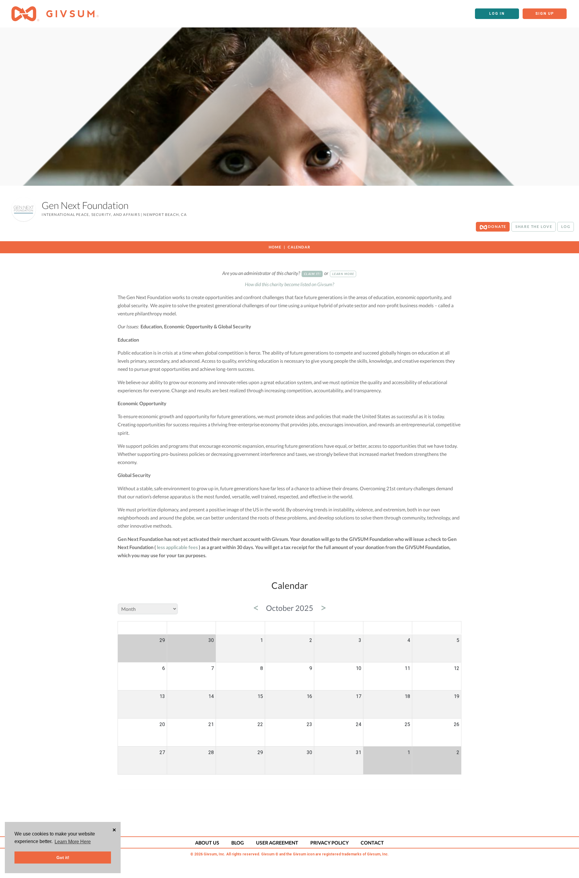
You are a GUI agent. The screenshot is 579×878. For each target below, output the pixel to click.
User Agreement (277, 842)
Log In (497, 13)
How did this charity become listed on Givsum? (289, 284)
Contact (372, 842)
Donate (497, 226)
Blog (237, 842)
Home (275, 247)
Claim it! (312, 274)
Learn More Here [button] (73, 841)
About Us (207, 842)
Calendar (299, 247)
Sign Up (544, 13)
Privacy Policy (329, 842)
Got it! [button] (62, 857)
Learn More (343, 274)
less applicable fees (177, 547)
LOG (565, 226)
